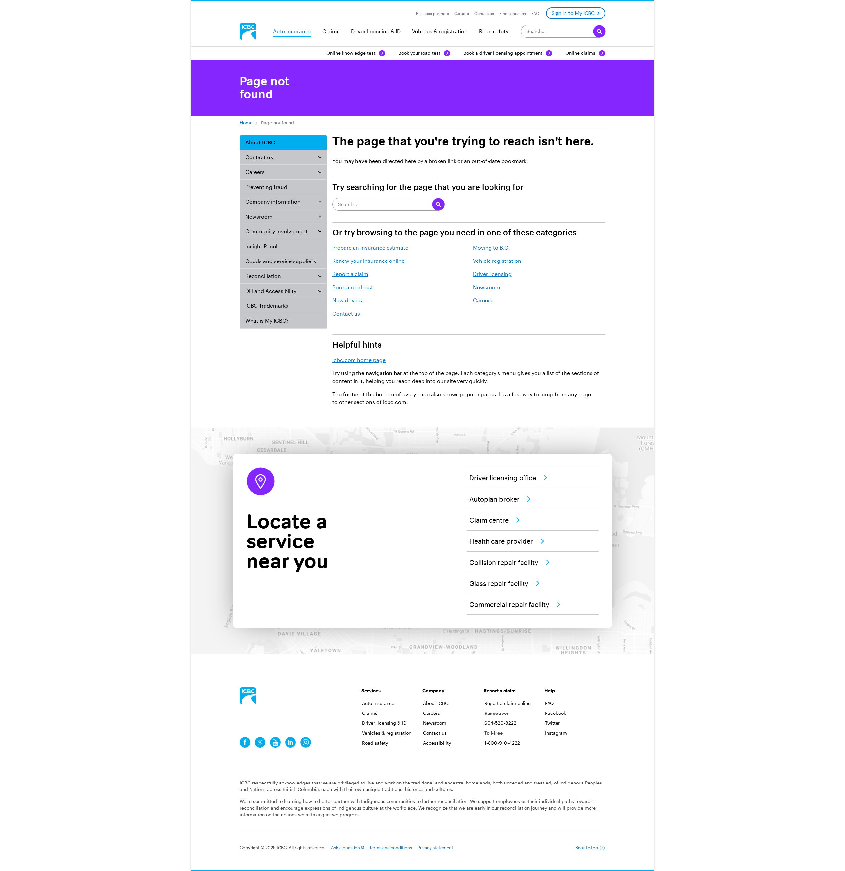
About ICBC (260, 142)
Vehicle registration (497, 261)
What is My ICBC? (267, 320)
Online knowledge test (350, 53)
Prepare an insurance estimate (370, 247)
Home (246, 122)
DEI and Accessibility (270, 291)
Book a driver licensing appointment (502, 53)
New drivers (347, 300)
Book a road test (352, 287)
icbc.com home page (359, 360)
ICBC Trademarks (266, 305)
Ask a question (345, 847)
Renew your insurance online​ (368, 261)
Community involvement (276, 231)
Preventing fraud (266, 187)
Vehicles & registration (440, 31)
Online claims (580, 53)
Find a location (512, 13)
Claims (331, 31)
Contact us (259, 157)
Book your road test (419, 53)
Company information (273, 201)
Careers (255, 172)
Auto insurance (292, 31)
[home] (248, 695)
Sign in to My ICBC (573, 13)
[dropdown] (320, 157)
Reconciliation (263, 276)
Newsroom (259, 216)
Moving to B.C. (491, 247)
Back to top (586, 847)
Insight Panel (261, 246)
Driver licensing (492, 274)
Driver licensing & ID (376, 31)
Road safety (493, 31)
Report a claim (350, 274)
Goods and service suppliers (280, 261)
